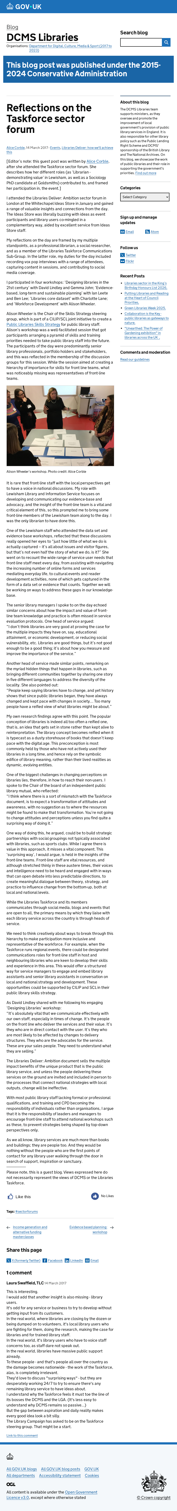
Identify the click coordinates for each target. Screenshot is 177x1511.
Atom (155, 232)
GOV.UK (91, 1468)
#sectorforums (26, 1211)
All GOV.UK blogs (21, 1468)
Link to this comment (22, 1435)
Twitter (131, 255)
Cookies (92, 1475)
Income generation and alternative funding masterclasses (30, 1232)
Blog (12, 26)
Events (55, 148)
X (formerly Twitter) (26, 1260)
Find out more (145, 173)
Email (94, 1260)
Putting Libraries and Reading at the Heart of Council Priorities (147, 297)
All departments (20, 1475)
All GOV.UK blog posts (60, 1468)
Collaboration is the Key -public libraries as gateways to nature (147, 318)
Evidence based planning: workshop (88, 1229)
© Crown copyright (154, 1497)
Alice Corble (15, 148)
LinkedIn (76, 1260)
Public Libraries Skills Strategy (33, 324)
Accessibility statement (60, 1475)
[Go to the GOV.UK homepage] (23, 7)
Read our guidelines (135, 359)
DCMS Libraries (42, 37)
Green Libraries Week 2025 (145, 308)
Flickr (130, 261)
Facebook (55, 1260)
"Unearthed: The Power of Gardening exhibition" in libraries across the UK (144, 332)
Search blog (134, 32)
